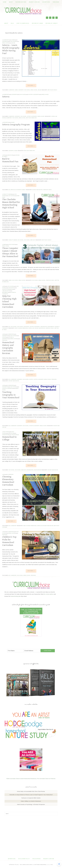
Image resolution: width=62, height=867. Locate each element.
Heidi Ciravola (20, 804)
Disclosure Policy (24, 858)
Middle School (45, 94)
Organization (5, 434)
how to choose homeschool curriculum (24, 328)
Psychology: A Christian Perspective (35, 804)
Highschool (11, 287)
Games (4, 244)
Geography (5, 41)
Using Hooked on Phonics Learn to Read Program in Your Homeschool (34, 794)
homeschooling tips (16, 596)
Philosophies (37, 858)
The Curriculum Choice (23, 10)
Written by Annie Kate (31, 117)
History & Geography (34, 94)
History (4, 337)
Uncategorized (15, 434)
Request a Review (48, 858)
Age (4, 155)
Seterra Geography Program (16, 124)
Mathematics (5, 292)
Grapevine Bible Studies (34, 798)
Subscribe (47, 650)
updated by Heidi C (47, 189)
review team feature (37, 189)
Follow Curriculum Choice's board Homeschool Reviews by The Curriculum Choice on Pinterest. (31, 778)
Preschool (4, 340)
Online (12, 122)
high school (11, 286)
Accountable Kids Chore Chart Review (35, 791)
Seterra (5, 96)
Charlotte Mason (7, 194)
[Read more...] (31, 85)
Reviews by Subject (21, 189)
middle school (22, 117)
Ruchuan (24, 798)
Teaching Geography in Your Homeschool (10, 395)
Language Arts (6, 290)
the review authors (49, 594)
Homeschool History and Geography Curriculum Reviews (8, 348)
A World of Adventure (35, 801)
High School (13, 41)
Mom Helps (10, 155)
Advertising (12, 858)
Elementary (6, 94)
